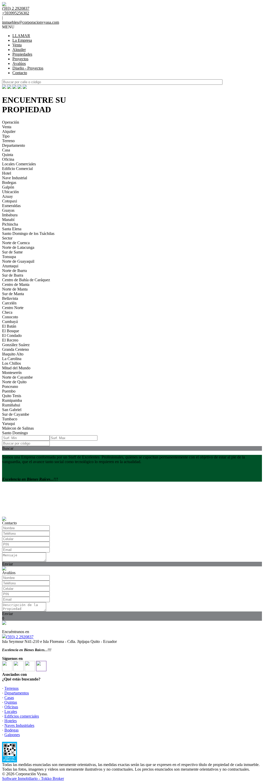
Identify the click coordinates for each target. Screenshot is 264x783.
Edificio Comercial (17, 168)
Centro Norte (12, 307)
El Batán (9, 326)
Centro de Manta (15, 284)
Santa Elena (11, 229)
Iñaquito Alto (12, 354)
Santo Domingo (15, 433)
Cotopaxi (9, 201)
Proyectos (20, 59)
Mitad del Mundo (16, 368)
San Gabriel (11, 409)
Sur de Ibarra (12, 275)
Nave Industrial (14, 178)
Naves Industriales (19, 725)
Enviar (7, 564)
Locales (10, 711)
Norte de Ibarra (14, 270)
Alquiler (19, 49)
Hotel (6, 173)
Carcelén (9, 303)
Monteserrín (12, 372)
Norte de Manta (15, 289)
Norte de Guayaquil (18, 261)
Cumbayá (10, 321)
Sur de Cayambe (15, 414)
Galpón (8, 187)
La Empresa (22, 40)
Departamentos (16, 693)
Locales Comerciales (19, 164)
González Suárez (16, 345)
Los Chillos (11, 363)
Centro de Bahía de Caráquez (26, 280)
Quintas (10, 702)
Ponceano (10, 386)
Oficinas (11, 707)
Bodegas (9, 182)
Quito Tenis (11, 396)
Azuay (7, 196)
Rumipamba (12, 400)
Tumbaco (9, 419)
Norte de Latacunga (18, 247)
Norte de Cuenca (16, 243)
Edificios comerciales (21, 716)
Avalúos (19, 63)
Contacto (19, 73)
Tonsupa (9, 256)
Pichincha (10, 224)
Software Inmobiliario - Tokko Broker (33, 778)
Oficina (8, 159)
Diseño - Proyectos (27, 68)
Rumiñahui (11, 405)
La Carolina (11, 358)
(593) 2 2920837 (20, 637)
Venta (17, 45)
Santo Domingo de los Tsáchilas (28, 233)
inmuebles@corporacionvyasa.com (30, 22)
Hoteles (10, 721)
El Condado (12, 335)
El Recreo (10, 340)
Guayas (8, 210)
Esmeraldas (11, 205)
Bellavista (10, 298)
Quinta (7, 154)
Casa (6, 150)
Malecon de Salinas (18, 428)
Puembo (8, 391)
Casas (9, 697)
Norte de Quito (14, 382)
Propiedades (22, 54)
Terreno (8, 141)
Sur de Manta (13, 294)
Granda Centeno (15, 349)
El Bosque (10, 331)
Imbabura (10, 215)
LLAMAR (21, 35)
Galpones (12, 735)
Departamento (13, 145)
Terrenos (11, 688)
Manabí (8, 219)
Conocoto (10, 317)
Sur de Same (12, 252)
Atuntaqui (10, 266)
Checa (7, 312)
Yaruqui (8, 423)
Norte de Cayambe (17, 377)
